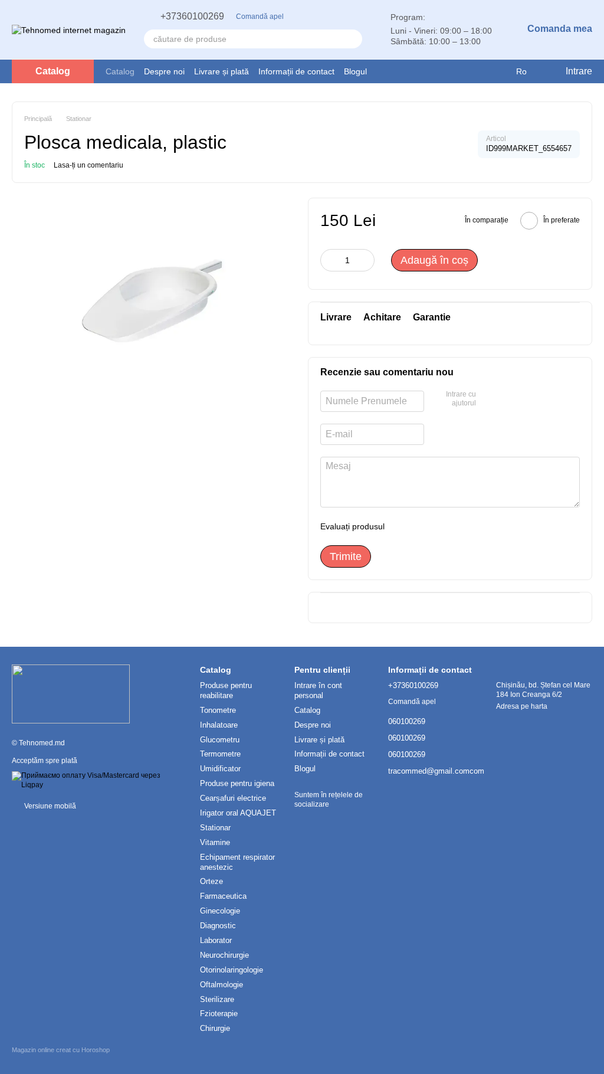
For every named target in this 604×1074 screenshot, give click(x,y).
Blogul (355, 71)
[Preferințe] (475, 71)
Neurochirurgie (224, 955)
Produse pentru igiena (237, 783)
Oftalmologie (221, 984)
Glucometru (219, 739)
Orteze (211, 881)
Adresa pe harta (521, 706)
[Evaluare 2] (422, 526)
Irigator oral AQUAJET (238, 812)
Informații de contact (296, 71)
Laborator (216, 940)
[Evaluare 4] (460, 526)
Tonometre (218, 710)
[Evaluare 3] (441, 526)
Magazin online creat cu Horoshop (61, 1049)
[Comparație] (498, 71)
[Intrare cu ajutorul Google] (489, 399)
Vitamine (215, 842)
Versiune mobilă (49, 806)
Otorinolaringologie (231, 969)
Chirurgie (215, 1028)
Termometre (220, 753)
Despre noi (164, 71)
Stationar (215, 827)
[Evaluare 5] (479, 526)
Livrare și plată (221, 71)
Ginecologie (220, 910)
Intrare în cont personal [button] (318, 690)
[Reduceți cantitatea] (329, 260)
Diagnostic (218, 925)
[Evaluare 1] (404, 526)
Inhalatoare (219, 725)
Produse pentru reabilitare (226, 690)
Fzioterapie (219, 1013)
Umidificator (220, 768)
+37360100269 (192, 16)
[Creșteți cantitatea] (365, 260)
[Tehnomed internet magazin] (71, 693)
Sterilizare (217, 999)
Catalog (120, 71)
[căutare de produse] (352, 39)
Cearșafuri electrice (233, 798)
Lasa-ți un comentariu (88, 165)
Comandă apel (260, 16)
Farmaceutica (223, 896)
